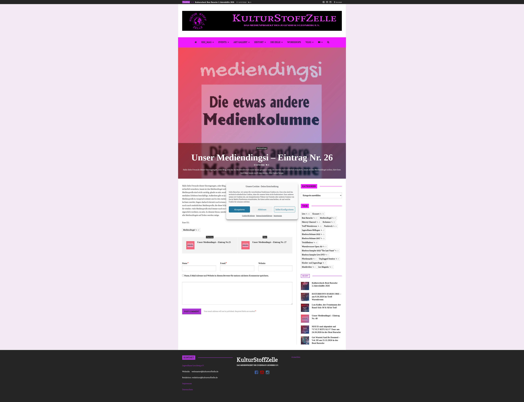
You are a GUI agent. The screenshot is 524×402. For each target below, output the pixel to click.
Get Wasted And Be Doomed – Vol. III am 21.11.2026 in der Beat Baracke (326, 340)
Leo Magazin (325, 267)
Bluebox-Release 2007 (313, 238)
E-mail (223, 263)
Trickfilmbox (309, 242)
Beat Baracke (309, 218)
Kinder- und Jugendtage (314, 263)
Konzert (318, 214)
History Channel (311, 222)
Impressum (278, 216)
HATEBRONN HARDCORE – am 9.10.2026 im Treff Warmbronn (326, 297)
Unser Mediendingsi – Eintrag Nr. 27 (269, 242)
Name (185, 263)
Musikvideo (309, 267)
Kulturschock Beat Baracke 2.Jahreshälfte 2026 (214, 2)
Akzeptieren (239, 209)
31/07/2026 (242, 2)
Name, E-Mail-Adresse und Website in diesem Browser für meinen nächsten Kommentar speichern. (226, 276)
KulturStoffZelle (257, 360)
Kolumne (329, 222)
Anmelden (295, 357)
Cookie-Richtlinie (248, 216)
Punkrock (330, 226)
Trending (186, 2)
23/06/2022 (260, 165)
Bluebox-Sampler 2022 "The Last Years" (320, 250)
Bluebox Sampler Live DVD (315, 255)
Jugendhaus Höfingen (313, 230)
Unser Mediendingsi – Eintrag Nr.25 (214, 242)
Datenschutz (187, 389)
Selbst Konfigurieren (285, 209)
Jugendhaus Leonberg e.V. (193, 365)
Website (261, 263)
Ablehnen (262, 209)
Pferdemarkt (309, 259)
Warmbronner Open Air (314, 246)
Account (339, 2)
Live (306, 214)
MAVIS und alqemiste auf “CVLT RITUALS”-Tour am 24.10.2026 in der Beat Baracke (326, 329)
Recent (305, 276)
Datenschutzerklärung (264, 216)
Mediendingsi (262, 148)
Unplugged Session (329, 259)
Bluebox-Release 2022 (313, 234)
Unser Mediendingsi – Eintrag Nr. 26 (262, 157)
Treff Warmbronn (311, 226)
